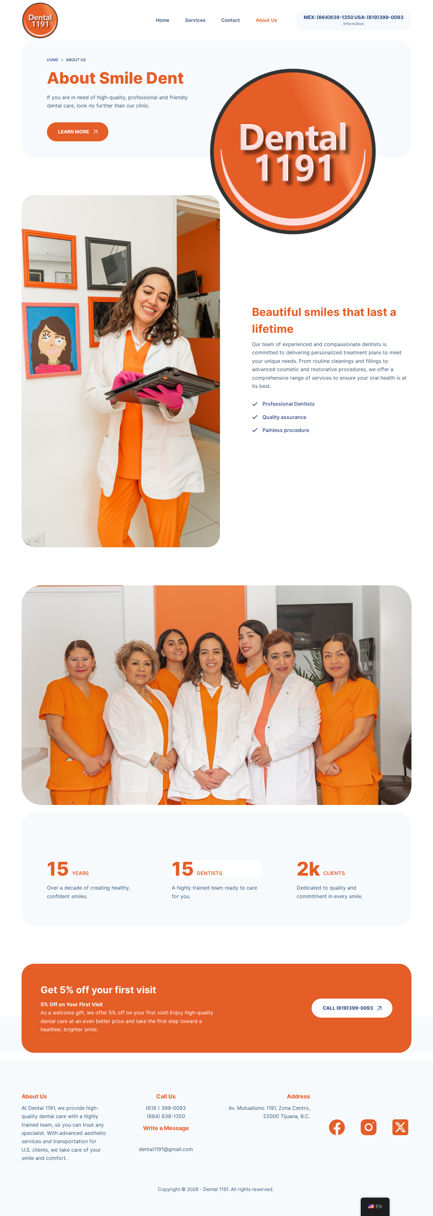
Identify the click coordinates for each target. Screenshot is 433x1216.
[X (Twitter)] (400, 1127)
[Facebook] (337, 1127)
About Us (266, 20)
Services (195, 20)
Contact (230, 20)
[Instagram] (369, 1127)
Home (162, 20)
